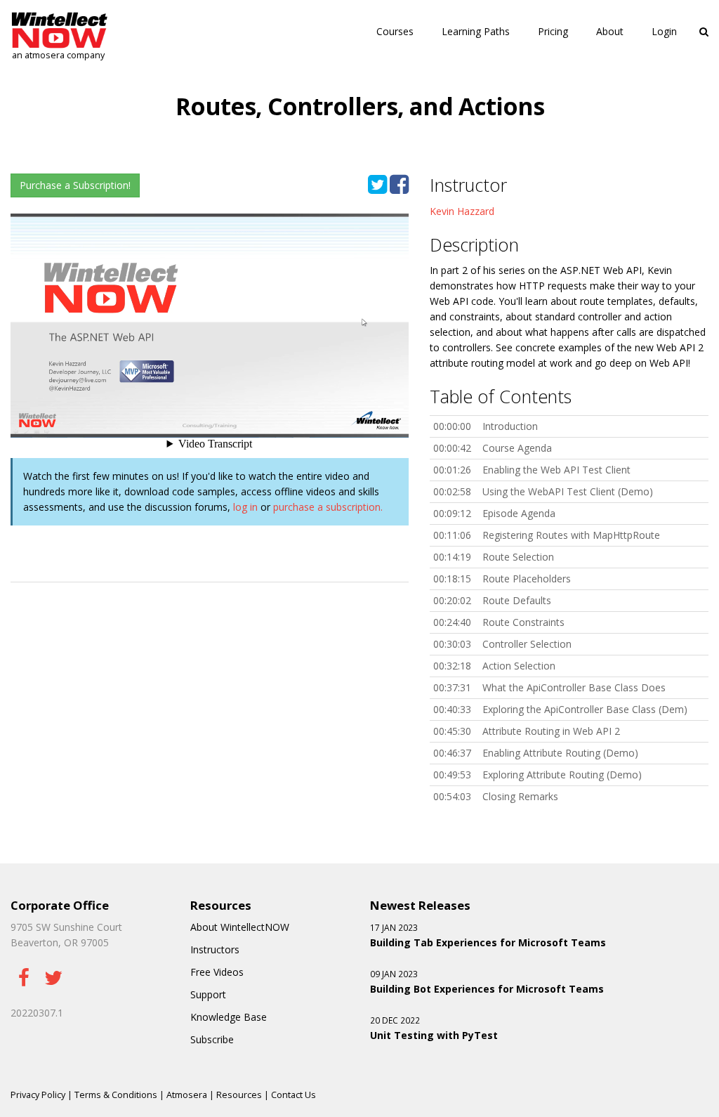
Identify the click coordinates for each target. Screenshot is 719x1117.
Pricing (553, 31)
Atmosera (186, 1095)
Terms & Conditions (115, 1095)
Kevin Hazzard (462, 211)
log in (245, 507)
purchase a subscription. (328, 507)
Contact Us (293, 1095)
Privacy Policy (38, 1095)
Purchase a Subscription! (75, 185)
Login (664, 31)
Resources (239, 1095)
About (610, 31)
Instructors (214, 949)
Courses (395, 31)
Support (208, 994)
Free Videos (217, 972)
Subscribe (212, 1039)
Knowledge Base (228, 1017)
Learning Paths (476, 31)
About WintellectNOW (239, 927)
